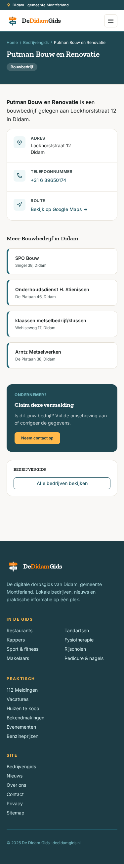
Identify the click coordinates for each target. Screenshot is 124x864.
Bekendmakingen (25, 717)
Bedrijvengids (36, 42)
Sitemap (15, 812)
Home (12, 42)
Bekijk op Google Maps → (59, 209)
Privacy (15, 803)
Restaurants (19, 630)
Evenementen (21, 727)
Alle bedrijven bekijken (62, 483)
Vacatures (17, 699)
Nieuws (14, 775)
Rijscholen (75, 649)
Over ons (16, 785)
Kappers (16, 639)
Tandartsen (76, 630)
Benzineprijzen (22, 736)
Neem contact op (37, 437)
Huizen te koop (23, 708)
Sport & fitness (22, 649)
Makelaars (18, 658)
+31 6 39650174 (48, 180)
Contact (15, 794)
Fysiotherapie (79, 639)
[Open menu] (110, 20)
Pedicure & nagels (83, 658)
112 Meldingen (22, 690)
